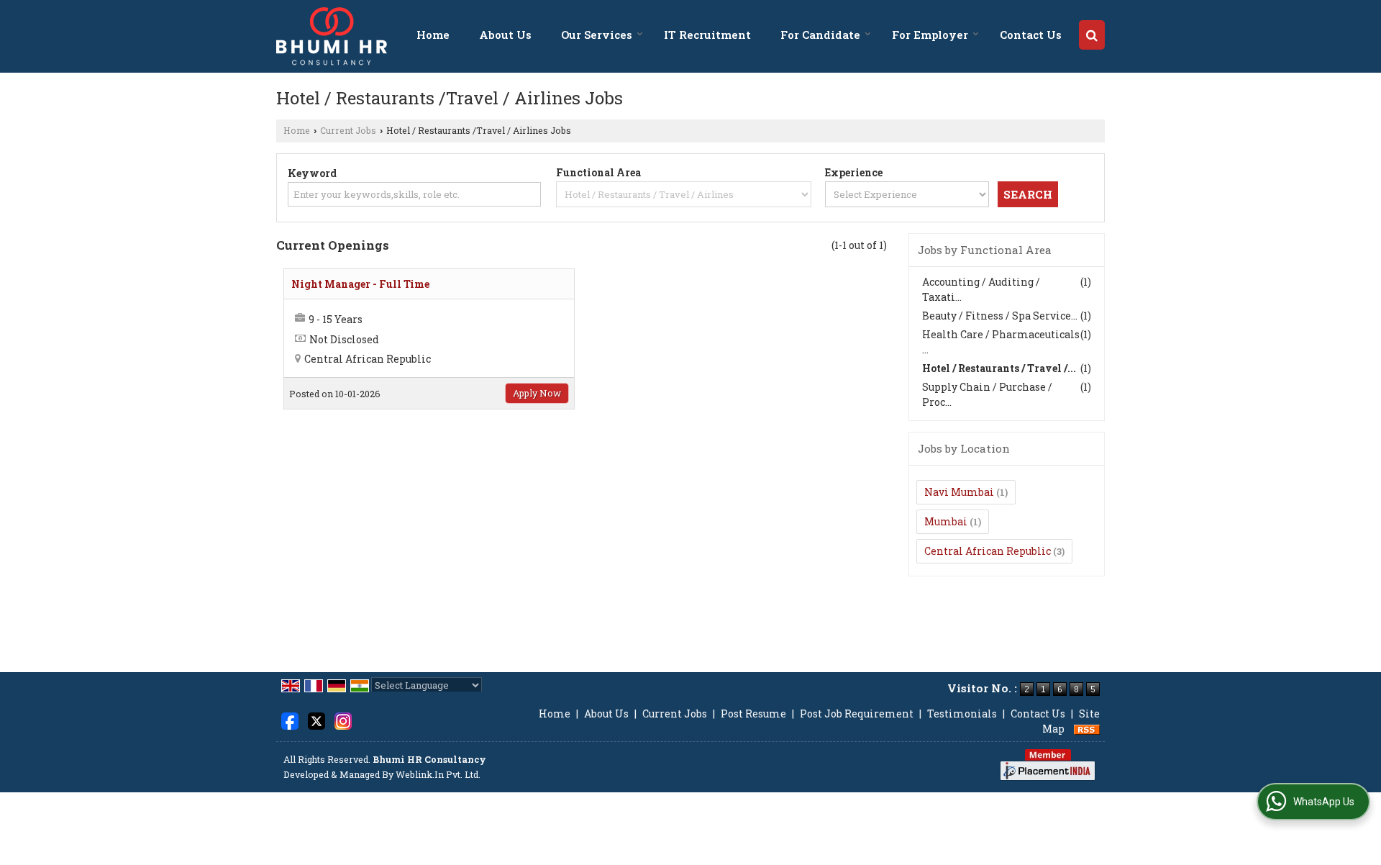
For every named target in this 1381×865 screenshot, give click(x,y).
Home (433, 34)
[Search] (1092, 35)
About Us (505, 34)
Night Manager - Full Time (360, 284)
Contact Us (1031, 34)
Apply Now (537, 393)
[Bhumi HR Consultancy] (331, 36)
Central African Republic (987, 551)
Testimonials (962, 713)
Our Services (596, 34)
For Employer (930, 34)
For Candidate (820, 34)
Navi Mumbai (959, 492)
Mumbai (945, 521)
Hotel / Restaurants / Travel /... (999, 368)
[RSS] (1087, 728)
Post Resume (753, 713)
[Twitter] (316, 720)
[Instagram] (343, 720)
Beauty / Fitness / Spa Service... (999, 315)
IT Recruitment (707, 34)
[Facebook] (289, 720)
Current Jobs (348, 130)
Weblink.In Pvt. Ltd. (438, 774)
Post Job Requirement (856, 713)
